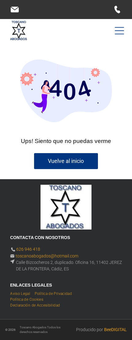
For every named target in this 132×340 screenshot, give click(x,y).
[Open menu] (119, 30)
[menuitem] (22, 293)
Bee (107, 329)
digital (119, 329)
